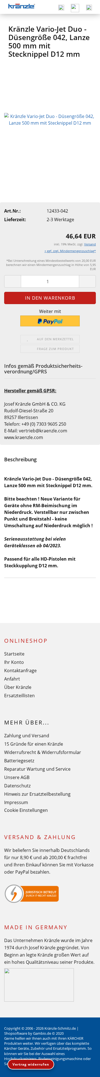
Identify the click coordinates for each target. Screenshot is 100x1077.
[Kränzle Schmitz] (21, 7)
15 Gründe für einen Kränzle (33, 744)
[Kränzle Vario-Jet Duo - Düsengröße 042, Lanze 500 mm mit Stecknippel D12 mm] (50, 119)
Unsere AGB (16, 777)
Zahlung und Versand (26, 736)
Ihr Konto (14, 662)
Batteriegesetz (19, 761)
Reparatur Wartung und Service (37, 769)
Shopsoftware (15, 1033)
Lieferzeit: (15, 219)
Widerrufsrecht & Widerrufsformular (42, 752)
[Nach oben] (84, 1068)
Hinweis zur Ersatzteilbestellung (37, 794)
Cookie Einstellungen (26, 810)
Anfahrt (12, 679)
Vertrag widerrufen (30, 1064)
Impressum (16, 802)
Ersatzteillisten (19, 695)
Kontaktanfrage (20, 670)
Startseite (14, 654)
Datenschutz (17, 786)
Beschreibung (20, 459)
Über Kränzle (17, 687)
